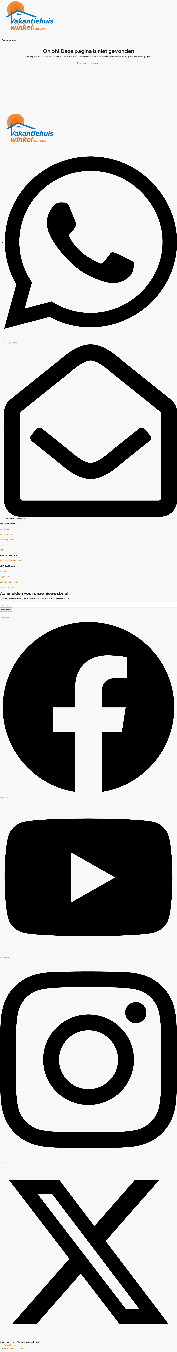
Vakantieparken (6, 539)
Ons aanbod (5, 529)
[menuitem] (2, 34)
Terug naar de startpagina (88, 63)
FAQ (2, 550)
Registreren (5, 576)
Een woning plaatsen (8, 582)
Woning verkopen (7, 534)
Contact (3, 545)
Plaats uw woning (9, 40)
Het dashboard (6, 587)
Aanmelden (6, 609)
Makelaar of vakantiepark (10, 560)
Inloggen (4, 571)
